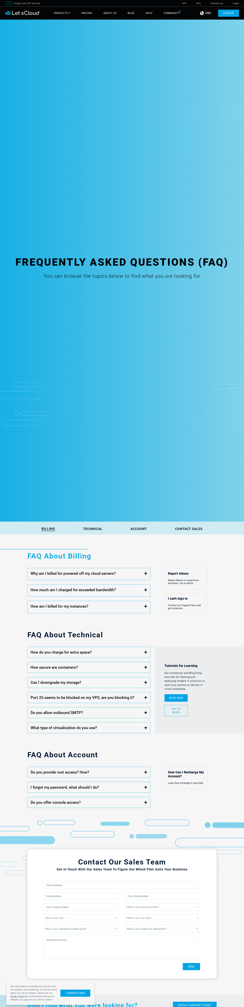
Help (149, 13)
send (191, 966)
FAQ (198, 3)
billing (48, 529)
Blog (131, 13)
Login (236, 3)
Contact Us (216, 3)
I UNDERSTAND (75, 993)
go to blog (176, 710)
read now (176, 698)
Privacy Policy (18, 996)
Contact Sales (189, 529)
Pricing (86, 13)
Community (172, 13)
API (184, 3)
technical (92, 529)
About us (110, 13)
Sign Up (228, 13)
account (138, 529)
